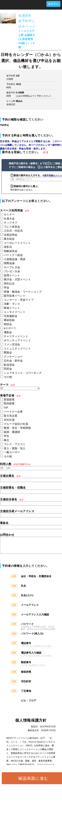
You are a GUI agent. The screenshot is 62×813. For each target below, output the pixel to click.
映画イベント (12, 307)
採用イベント (12, 275)
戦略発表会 (10, 251)
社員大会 (9, 218)
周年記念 (9, 283)
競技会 (8, 324)
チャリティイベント (16, 336)
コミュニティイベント (17, 348)
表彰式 (8, 246)
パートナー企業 (13, 411)
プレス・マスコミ (14, 444)
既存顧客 (9, 403)
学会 (6, 287)
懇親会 (8, 352)
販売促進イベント (14, 295)
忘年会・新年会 (13, 360)
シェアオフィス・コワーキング (23, 372)
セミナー (9, 214)
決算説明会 (10, 234)
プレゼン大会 (12, 271)
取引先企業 (10, 415)
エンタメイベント (14, 311)
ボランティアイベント (17, 340)
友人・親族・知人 (14, 448)
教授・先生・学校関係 (17, 427)
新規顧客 (9, 399)
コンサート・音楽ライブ (19, 299)
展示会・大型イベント (17, 279)
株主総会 (9, 238)
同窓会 (8, 368)
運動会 (8, 332)
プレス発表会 (12, 226)
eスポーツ (10, 328)
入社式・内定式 (13, 230)
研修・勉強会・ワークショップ (23, 291)
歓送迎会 (9, 364)
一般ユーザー (12, 452)
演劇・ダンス (12, 303)
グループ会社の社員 (16, 423)
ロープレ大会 (12, 267)
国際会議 (9, 263)
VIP (6, 407)
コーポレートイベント (17, 243)
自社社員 (9, 419)
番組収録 (9, 320)
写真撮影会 (10, 316)
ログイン (53, 3)
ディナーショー (13, 356)
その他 (8, 376)
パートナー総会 (13, 255)
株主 (6, 440)
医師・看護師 (12, 432)
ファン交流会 (12, 344)
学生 (6, 436)
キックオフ (10, 222)
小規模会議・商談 (14, 259)
